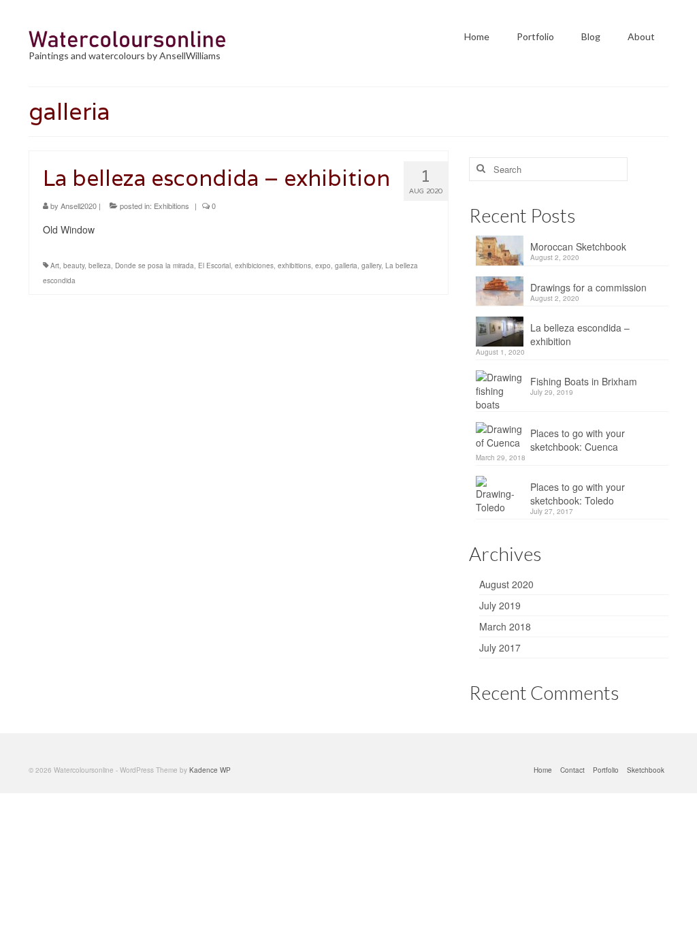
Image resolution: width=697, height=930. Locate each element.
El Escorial (214, 265)
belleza (99, 265)
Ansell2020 (79, 205)
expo (323, 265)
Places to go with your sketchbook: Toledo (577, 493)
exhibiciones (254, 265)
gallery (371, 265)
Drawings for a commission (588, 287)
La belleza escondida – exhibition (580, 334)
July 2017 (500, 647)
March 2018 (505, 626)
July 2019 (500, 605)
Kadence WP (210, 770)
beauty (73, 265)
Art (54, 265)
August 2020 (506, 584)
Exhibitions (171, 205)
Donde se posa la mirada (154, 265)
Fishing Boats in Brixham (583, 381)
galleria (346, 265)
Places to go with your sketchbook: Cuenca (577, 439)
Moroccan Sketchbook (578, 246)
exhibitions (294, 265)
